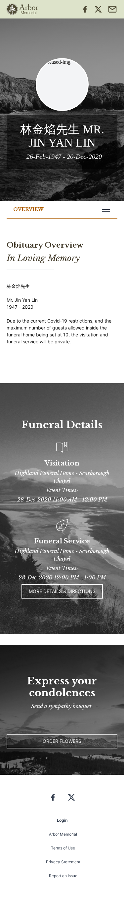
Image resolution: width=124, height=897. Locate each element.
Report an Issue (63, 875)
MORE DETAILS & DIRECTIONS (62, 591)
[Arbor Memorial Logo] (22, 9)
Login (62, 820)
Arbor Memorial (63, 834)
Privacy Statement (63, 861)
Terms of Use (63, 847)
